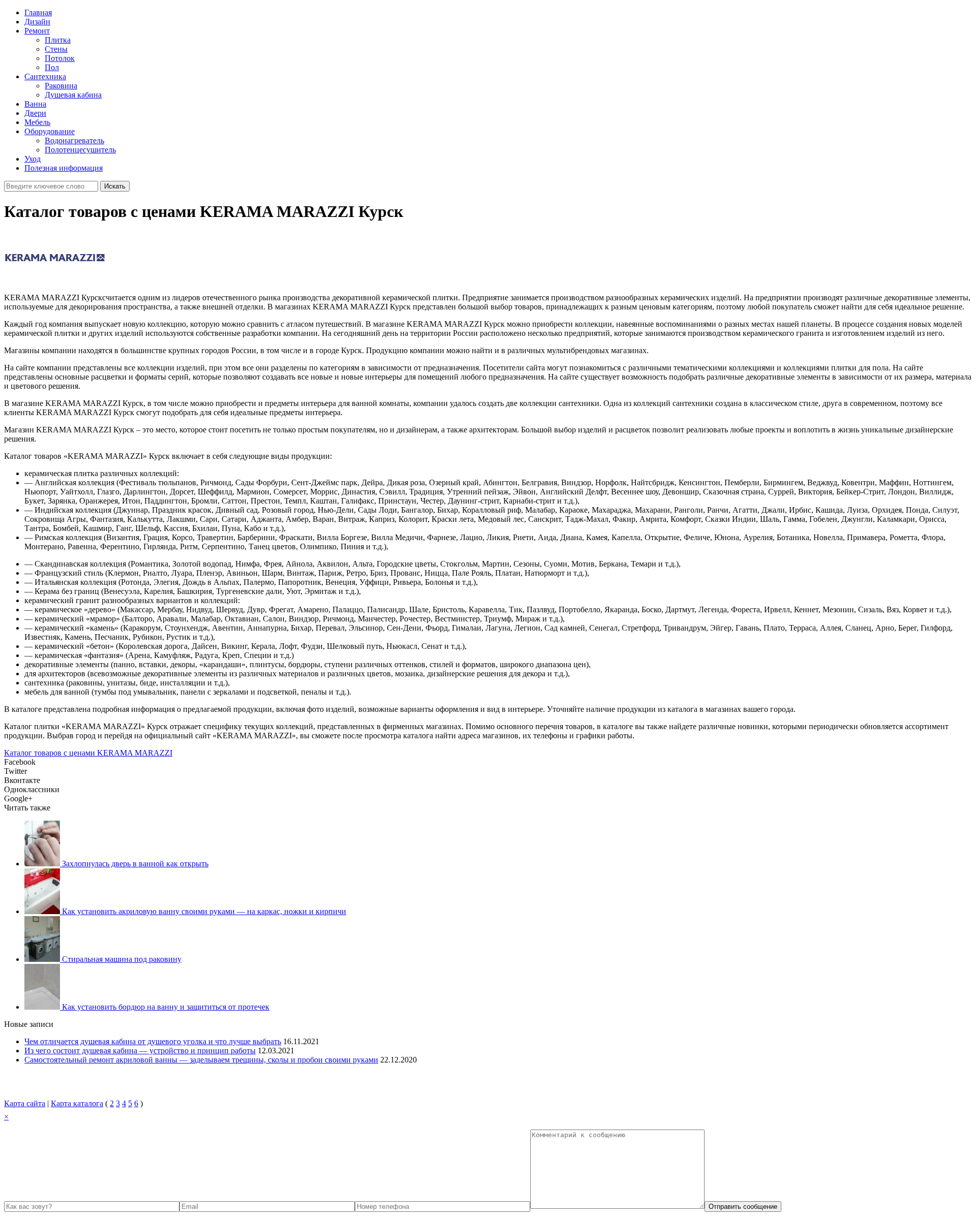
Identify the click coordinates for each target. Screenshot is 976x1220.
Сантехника (45, 76)
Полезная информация (63, 168)
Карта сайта (24, 1103)
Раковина (61, 85)
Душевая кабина (73, 94)
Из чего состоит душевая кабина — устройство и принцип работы (140, 1050)
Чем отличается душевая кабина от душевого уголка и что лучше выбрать (152, 1041)
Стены (56, 49)
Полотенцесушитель (80, 149)
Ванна (35, 104)
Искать (115, 186)
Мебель (37, 122)
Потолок (60, 58)
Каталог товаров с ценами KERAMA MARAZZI (88, 752)
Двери (35, 113)
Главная (38, 12)
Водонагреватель (74, 140)
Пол (52, 67)
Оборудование (49, 131)
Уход (32, 158)
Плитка (58, 40)
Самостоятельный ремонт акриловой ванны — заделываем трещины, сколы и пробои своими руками (201, 1059)
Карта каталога (77, 1103)
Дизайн (37, 21)
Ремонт (37, 30)
